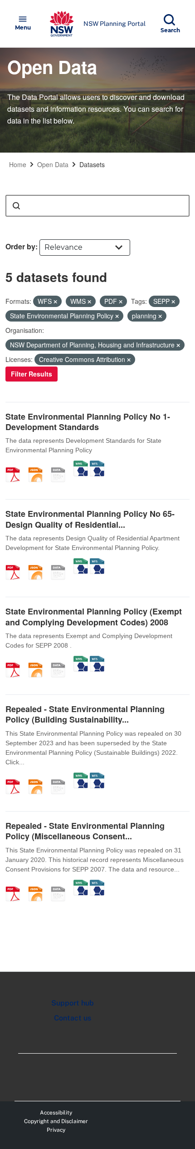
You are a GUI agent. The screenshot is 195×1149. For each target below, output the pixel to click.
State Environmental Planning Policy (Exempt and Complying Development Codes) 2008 (93, 616)
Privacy (56, 1130)
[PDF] (15, 465)
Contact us (72, 1018)
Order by (20, 246)
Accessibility (56, 1112)
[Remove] (55, 301)
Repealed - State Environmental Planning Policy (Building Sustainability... (85, 714)
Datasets (92, 164)
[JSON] (38, 465)
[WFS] (97, 465)
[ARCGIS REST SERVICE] (61, 465)
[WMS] (80, 465)
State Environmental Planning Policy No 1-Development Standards (87, 422)
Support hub (72, 1003)
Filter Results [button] (31, 373)
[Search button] (16, 206)
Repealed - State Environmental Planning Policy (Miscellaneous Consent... (85, 831)
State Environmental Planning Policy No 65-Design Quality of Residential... (90, 519)
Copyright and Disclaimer (56, 1121)
